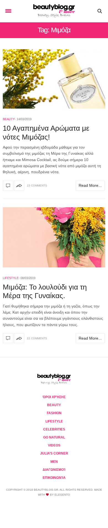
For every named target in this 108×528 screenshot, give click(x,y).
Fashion (54, 413)
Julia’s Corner (54, 453)
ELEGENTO (62, 494)
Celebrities (54, 429)
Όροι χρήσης (54, 397)
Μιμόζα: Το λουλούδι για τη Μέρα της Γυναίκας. (45, 291)
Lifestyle (11, 278)
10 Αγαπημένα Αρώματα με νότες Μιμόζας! (46, 132)
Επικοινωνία (54, 478)
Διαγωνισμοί (54, 470)
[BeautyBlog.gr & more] (54, 11)
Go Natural (54, 437)
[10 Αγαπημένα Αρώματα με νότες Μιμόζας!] (54, 79)
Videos (54, 445)
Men (54, 462)
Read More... (90, 185)
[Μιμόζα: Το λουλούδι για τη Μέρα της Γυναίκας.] (54, 237)
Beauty (9, 119)
